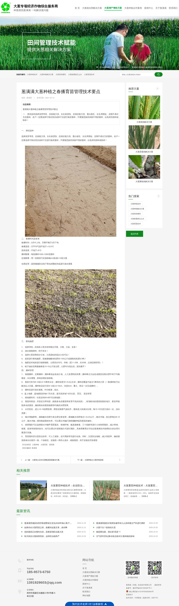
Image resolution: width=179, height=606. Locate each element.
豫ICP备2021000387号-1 (142, 588)
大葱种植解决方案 (46, 74)
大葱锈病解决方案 (144, 121)
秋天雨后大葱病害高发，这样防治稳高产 (41, 536)
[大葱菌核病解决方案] (144, 167)
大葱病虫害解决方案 (92, 7)
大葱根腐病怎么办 (75, 74)
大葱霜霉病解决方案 (144, 151)
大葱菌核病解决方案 (144, 181)
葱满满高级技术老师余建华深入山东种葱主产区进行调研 (120, 523)
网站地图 (86, 595)
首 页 (77, 7)
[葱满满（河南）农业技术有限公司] (5, 12)
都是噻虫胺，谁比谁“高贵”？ (108, 531)
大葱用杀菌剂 (61, 74)
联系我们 (173, 7)
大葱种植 (35, 444)
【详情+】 (73, 496)
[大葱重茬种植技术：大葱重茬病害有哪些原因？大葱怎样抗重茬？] (106, 490)
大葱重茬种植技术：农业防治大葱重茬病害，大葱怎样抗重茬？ (68, 485)
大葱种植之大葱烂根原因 (94, 460)
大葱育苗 (44, 444)
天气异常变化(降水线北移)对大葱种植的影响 (115, 536)
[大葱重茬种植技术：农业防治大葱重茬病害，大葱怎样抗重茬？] (33, 490)
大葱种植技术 (32, 74)
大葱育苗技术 (89, 74)
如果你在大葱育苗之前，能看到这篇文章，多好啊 (45, 527)
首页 (114, 67)
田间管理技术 (123, 67)
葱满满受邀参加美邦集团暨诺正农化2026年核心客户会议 (48, 523)
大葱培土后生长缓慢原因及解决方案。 (46, 460)
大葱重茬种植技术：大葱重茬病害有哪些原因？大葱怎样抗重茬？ (141, 485)
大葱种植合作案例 (133, 7)
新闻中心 (148, 7)
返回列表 (134, 233)
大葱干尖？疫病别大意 (106, 527)
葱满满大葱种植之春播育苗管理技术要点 (147, 67)
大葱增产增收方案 (113, 7)
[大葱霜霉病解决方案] (144, 137)
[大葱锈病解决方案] (144, 107)
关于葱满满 (160, 7)
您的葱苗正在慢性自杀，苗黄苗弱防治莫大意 (43, 531)
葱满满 (51, 444)
